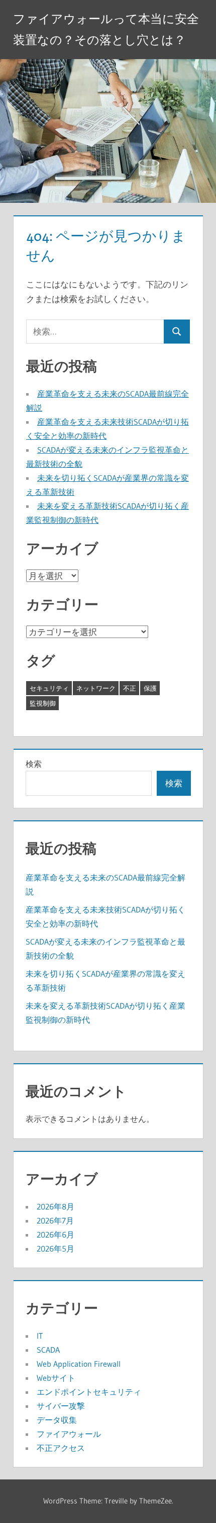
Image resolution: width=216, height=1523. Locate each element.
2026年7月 (55, 1220)
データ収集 (57, 1420)
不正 (129, 688)
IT (40, 1336)
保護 (150, 688)
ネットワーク (96, 688)
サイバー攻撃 (61, 1406)
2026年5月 (55, 1249)
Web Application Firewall (79, 1364)
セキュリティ (49, 688)
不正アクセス (61, 1448)
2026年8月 (55, 1206)
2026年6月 (55, 1235)
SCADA (48, 1350)
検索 (34, 764)
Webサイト (56, 1378)
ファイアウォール (69, 1434)
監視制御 (43, 703)
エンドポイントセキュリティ (89, 1392)
